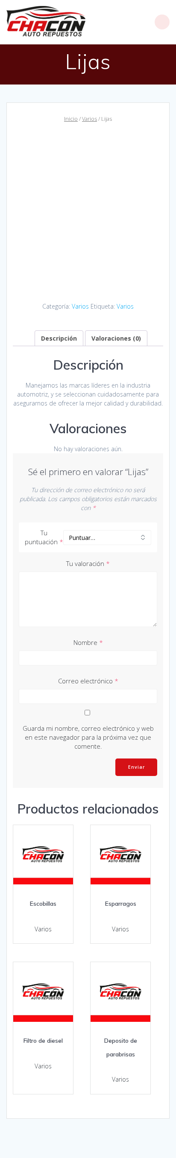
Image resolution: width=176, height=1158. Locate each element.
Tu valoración (88, 563)
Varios (89, 119)
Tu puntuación (44, 537)
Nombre (88, 642)
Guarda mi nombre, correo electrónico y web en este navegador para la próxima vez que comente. (88, 737)
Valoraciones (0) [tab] (116, 338)
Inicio (71, 119)
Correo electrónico (88, 681)
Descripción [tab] (59, 338)
